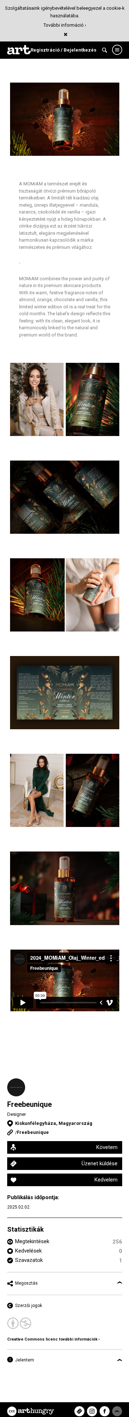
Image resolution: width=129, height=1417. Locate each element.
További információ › (64, 25)
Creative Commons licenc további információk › (53, 1339)
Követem (107, 1147)
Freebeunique (29, 1104)
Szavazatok (29, 1260)
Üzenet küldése (100, 1163)
